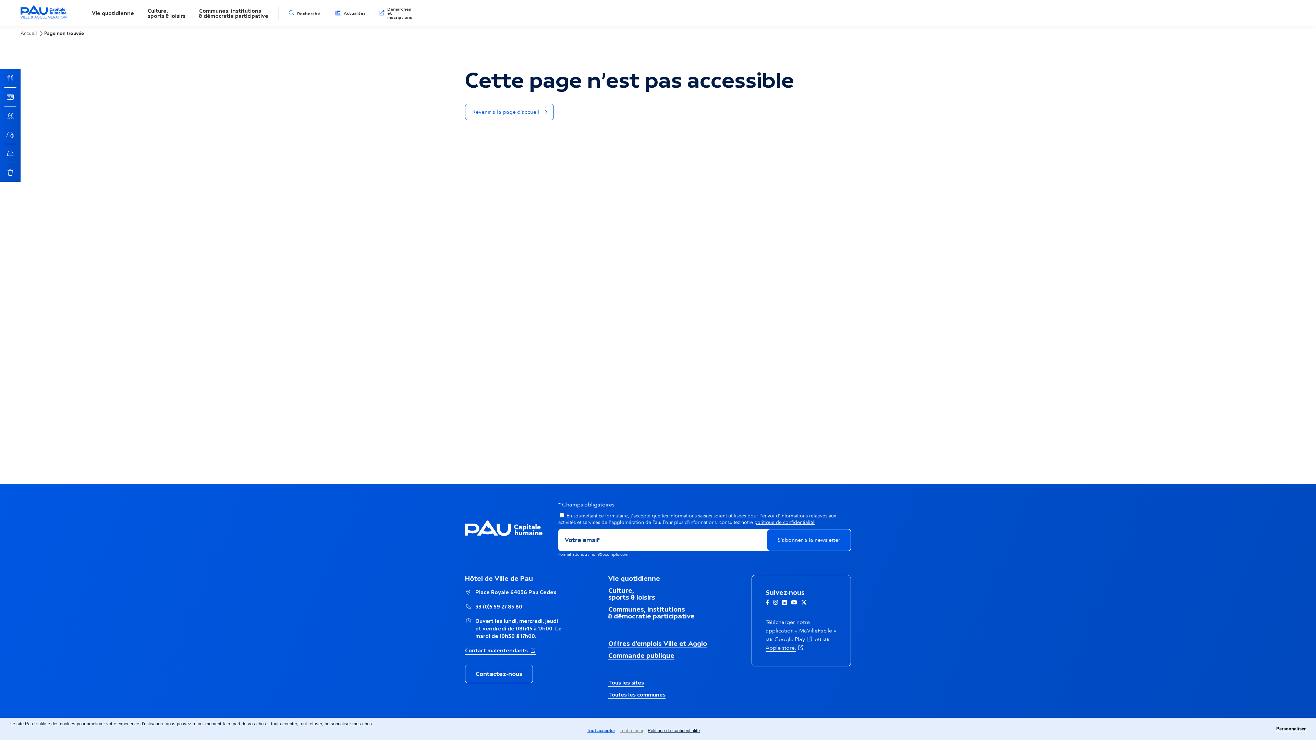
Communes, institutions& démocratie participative (233, 13)
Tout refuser (631, 730)
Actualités (355, 13)
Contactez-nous (499, 674)
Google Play (794, 639)
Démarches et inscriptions (399, 13)
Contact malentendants (500, 650)
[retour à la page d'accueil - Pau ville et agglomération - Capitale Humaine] (43, 17)
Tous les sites (626, 682)
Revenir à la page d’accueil (505, 112)
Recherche (308, 14)
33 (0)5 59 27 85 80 (498, 606)
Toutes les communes (637, 694)
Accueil (29, 33)
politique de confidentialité (784, 522)
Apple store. (785, 648)
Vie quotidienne (113, 13)
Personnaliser (1291, 728)
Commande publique (641, 655)
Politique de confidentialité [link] (674, 730)
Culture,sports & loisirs (166, 13)
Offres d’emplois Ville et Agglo (657, 643)
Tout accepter (601, 730)
